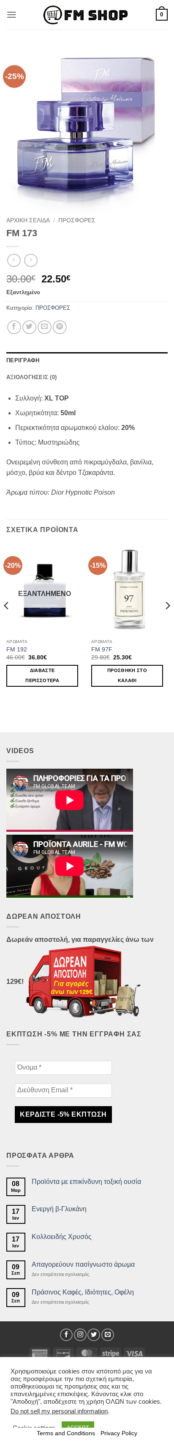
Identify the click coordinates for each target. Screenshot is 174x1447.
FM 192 (16, 649)
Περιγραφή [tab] (22, 360)
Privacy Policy (119, 1433)
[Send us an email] (107, 1334)
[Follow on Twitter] (93, 1334)
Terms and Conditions (66, 1433)
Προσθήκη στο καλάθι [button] (127, 675)
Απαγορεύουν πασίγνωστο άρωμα (83, 1264)
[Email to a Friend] (45, 327)
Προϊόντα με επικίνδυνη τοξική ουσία (86, 1181)
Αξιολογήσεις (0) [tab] (31, 377)
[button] (11, 14)
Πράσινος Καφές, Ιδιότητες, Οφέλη (83, 1292)
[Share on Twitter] (29, 327)
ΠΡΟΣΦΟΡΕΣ (76, 220)
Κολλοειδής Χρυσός (62, 1236)
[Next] (167, 622)
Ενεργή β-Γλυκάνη (59, 1208)
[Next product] (13, 260)
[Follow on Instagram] (80, 1334)
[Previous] (7, 622)
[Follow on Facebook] (66, 1334)
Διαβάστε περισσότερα (42, 675)
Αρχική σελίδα (28, 220)
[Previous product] (30, 260)
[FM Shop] (87, 15)
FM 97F (101, 649)
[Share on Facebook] (14, 327)
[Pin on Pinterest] (60, 327)
